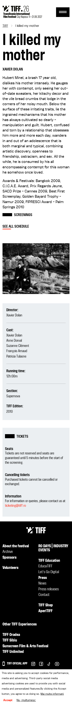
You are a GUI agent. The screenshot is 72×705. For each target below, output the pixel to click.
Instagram (31, 665)
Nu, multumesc (26, 700)
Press (42, 578)
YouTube (55, 665)
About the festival (15, 546)
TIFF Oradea (11, 635)
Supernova (13, 396)
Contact (44, 595)
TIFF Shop (45, 605)
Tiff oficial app (17, 663)
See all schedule (15, 226)
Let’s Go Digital (48, 572)
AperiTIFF (45, 611)
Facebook (39, 665)
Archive (7, 552)
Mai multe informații (52, 694)
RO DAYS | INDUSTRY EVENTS (53, 548)
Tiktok (47, 665)
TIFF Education (49, 561)
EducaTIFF (45, 566)
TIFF (5, 26)
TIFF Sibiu (9, 640)
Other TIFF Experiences (19, 624)
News (42, 583)
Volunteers (10, 568)
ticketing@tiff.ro (15, 505)
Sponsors (9, 557)
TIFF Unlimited (13, 652)
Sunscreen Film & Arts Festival (25, 646)
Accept (7, 700)
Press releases (48, 589)
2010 (9, 411)
